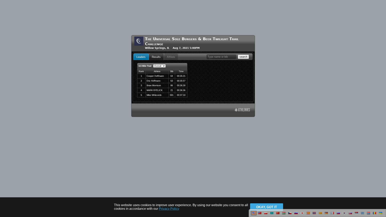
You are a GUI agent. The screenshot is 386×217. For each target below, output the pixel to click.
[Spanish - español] (308, 214)
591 (171, 95)
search (243, 56)
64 (171, 76)
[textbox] (221, 56)
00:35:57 (181, 81)
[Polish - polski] (266, 214)
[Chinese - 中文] (260, 214)
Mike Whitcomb (154, 95)
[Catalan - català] (320, 214)
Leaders (141, 56)
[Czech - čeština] (290, 214)
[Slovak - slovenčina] (350, 214)
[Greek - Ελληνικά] (362, 214)
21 (171, 90)
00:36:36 (181, 90)
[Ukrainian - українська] (380, 214)
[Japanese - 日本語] (302, 214)
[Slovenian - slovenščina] (296, 214)
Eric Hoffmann (153, 81)
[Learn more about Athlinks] (242, 110)
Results (156, 56)
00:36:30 (181, 85)
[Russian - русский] (338, 214)
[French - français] (332, 214)
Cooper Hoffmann (155, 76)
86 (171, 85)
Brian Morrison (154, 85)
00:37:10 (181, 95)
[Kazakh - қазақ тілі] (272, 214)
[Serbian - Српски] (356, 214)
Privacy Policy (169, 208)
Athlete (171, 56)
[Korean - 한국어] (344, 214)
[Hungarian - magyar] (284, 214)
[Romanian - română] (374, 214)
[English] (254, 214)
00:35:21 (181, 76)
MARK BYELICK (154, 90)
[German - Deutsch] (326, 214)
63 (171, 81)
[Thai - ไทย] (314, 214)
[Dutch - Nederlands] (368, 214)
